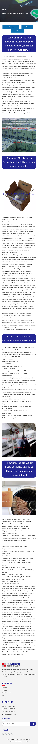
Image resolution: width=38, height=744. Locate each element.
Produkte (4, 690)
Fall (27, 27)
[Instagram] (12, 734)
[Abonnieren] (33, 724)
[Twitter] (6, 734)
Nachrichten (10, 27)
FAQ (3, 695)
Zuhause (4, 687)
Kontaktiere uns (6, 693)
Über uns (4, 698)
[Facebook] (3, 734)
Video (17, 30)
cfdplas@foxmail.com (10, 714)
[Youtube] (9, 734)
